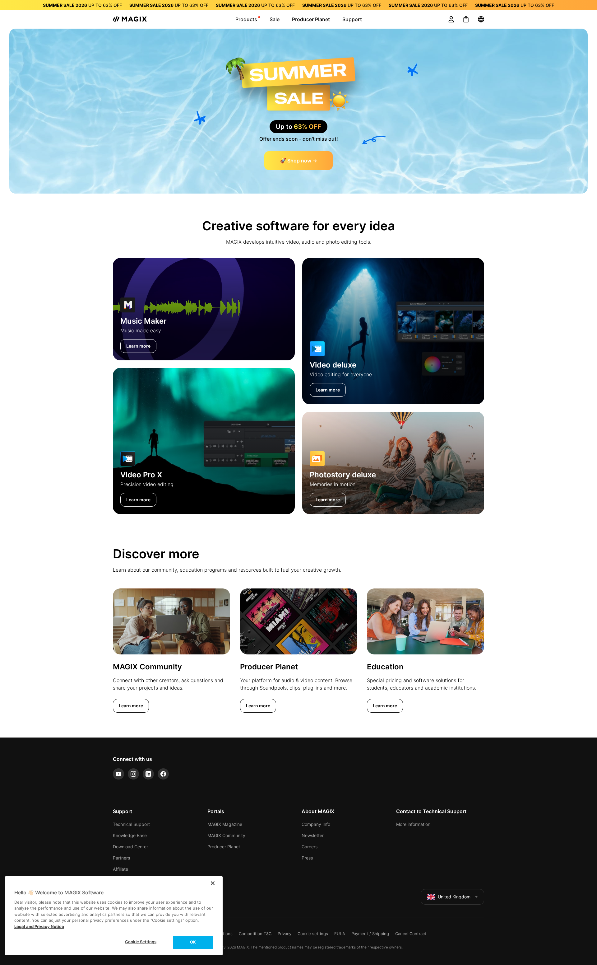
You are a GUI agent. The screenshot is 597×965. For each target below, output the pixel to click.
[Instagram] (133, 774)
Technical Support (131, 824)
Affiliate (120, 869)
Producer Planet (223, 846)
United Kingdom (454, 896)
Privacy (284, 933)
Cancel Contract (410, 933)
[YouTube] (118, 774)
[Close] (213, 883)
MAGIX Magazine (224, 824)
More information (413, 824)
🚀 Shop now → (298, 160)
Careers (309, 846)
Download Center (130, 846)
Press (307, 857)
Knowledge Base (130, 835)
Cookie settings (313, 933)
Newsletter (313, 835)
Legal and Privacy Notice (39, 926)
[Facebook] (163, 774)
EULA (339, 933)
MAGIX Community (226, 835)
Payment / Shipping (370, 933)
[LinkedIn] (148, 774)
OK (193, 941)
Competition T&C (255, 933)
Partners (121, 857)
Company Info (316, 824)
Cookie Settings (140, 941)
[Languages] (481, 19)
